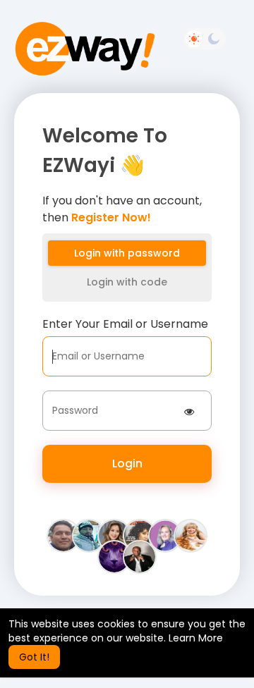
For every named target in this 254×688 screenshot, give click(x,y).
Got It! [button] (34, 657)
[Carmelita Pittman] (139, 535)
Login (127, 463)
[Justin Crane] (63, 535)
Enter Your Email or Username (125, 324)
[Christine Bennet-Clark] (165, 535)
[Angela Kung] (114, 535)
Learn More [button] (196, 638)
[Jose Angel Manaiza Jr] (139, 556)
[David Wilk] (114, 556)
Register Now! (111, 217)
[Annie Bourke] (190, 535)
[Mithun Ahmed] (88, 535)
